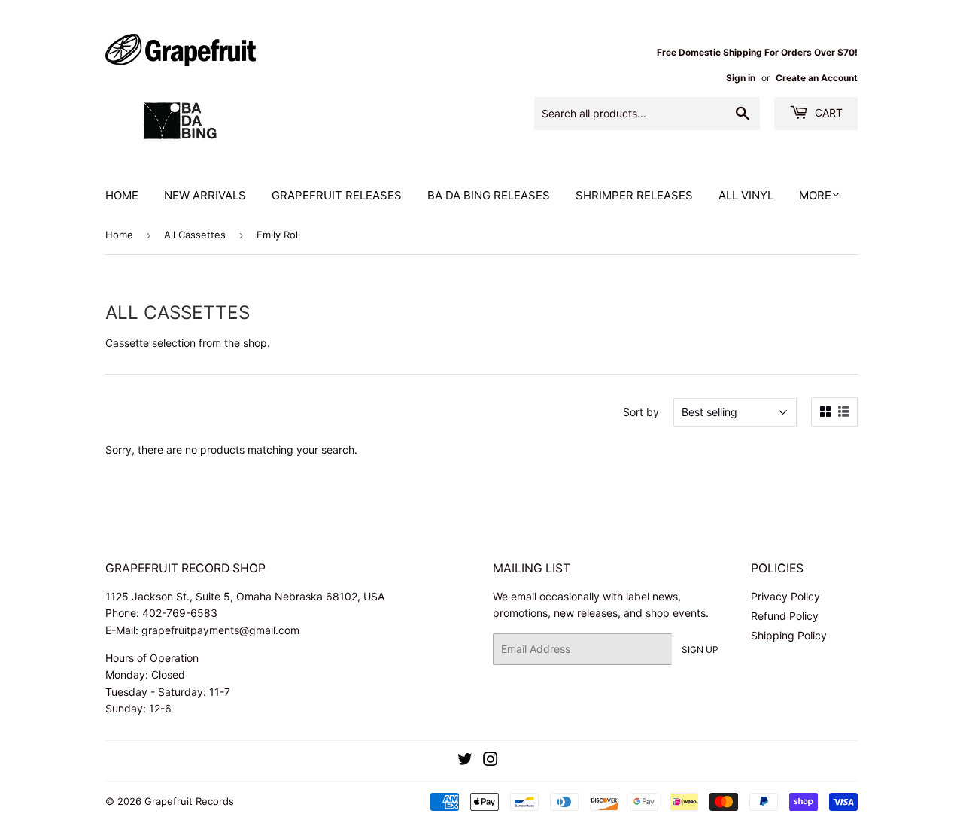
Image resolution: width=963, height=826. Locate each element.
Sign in (740, 78)
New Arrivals (205, 195)
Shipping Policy (789, 635)
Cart (827, 112)
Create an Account (817, 78)
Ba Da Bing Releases (488, 195)
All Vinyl (745, 195)
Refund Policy (785, 615)
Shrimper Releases (634, 195)
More (815, 195)
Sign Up (700, 649)
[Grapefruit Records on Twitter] (464, 761)
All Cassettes (195, 235)
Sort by (641, 411)
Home (121, 195)
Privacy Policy (785, 596)
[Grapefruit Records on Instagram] (490, 761)
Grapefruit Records (189, 801)
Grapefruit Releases (337, 195)
